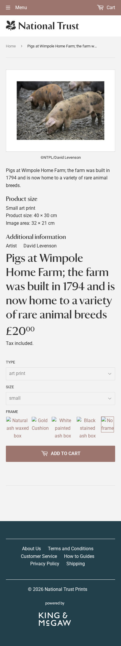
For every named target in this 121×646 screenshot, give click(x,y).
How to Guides (79, 556)
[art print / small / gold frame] (40, 428)
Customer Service (39, 556)
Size (10, 387)
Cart (110, 7)
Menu (20, 7)
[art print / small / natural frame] (17, 428)
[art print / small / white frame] (62, 428)
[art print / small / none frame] (107, 428)
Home (11, 46)
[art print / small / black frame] (87, 428)
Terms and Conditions (70, 548)
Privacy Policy (44, 563)
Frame (12, 411)
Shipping (75, 563)
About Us (31, 548)
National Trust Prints (66, 589)
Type (10, 362)
